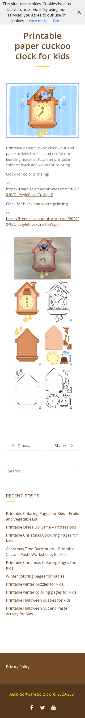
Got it (58, 20)
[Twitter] (42, 708)
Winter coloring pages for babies (35, 576)
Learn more (37, 20)
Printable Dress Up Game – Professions (41, 527)
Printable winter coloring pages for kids (41, 592)
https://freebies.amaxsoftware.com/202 (40, 189)
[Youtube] (53, 708)
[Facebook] (31, 708)
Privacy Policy (18, 666)
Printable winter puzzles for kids (34, 584)
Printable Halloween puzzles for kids (38, 600)
